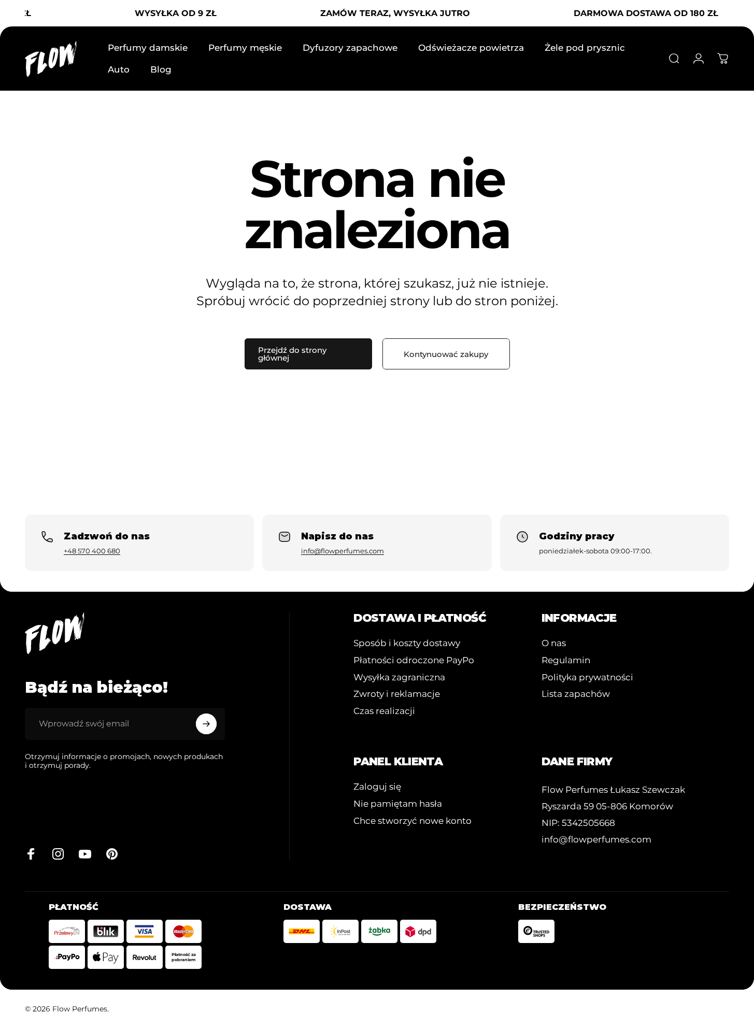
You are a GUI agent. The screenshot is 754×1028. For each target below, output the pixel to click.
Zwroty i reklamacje (396, 694)
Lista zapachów (576, 694)
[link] (613, 789)
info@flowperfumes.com (342, 551)
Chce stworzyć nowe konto (412, 821)
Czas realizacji (384, 711)
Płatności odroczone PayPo (413, 660)
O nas (554, 643)
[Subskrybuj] (206, 723)
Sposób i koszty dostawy (406, 643)
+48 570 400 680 (92, 551)
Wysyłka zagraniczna (399, 677)
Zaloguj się (377, 786)
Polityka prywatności (587, 677)
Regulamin (566, 660)
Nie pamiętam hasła (397, 803)
